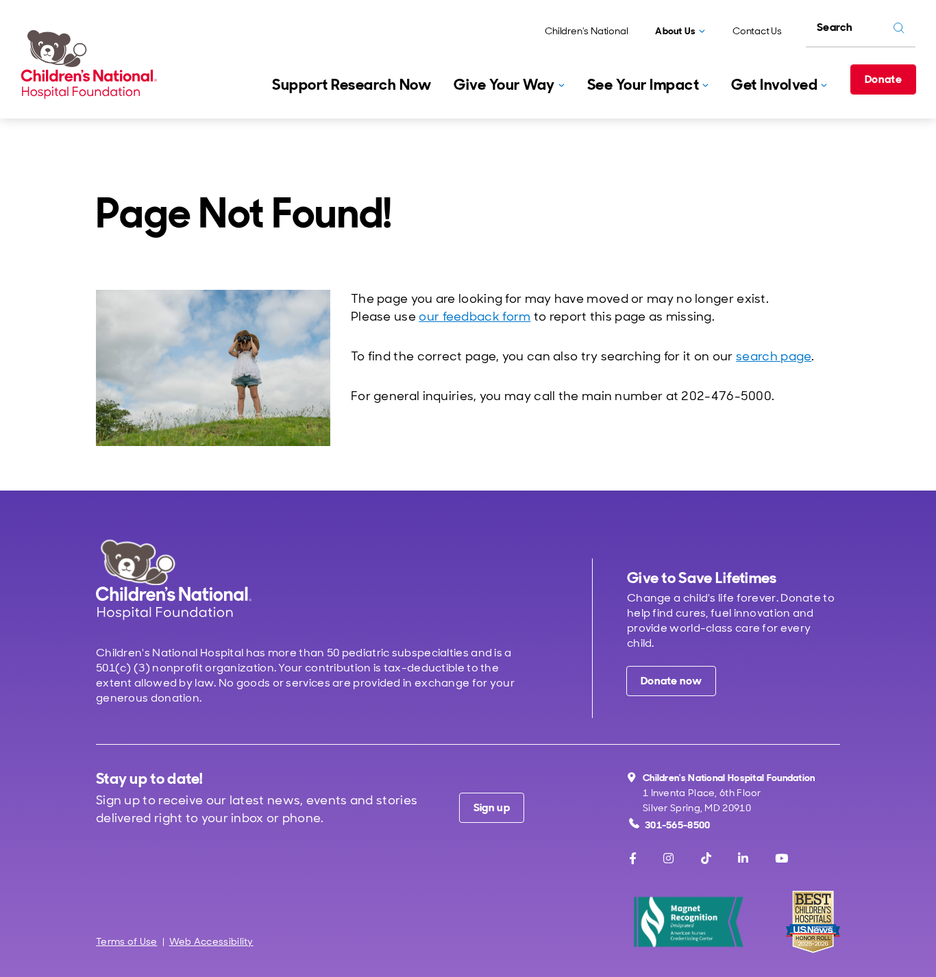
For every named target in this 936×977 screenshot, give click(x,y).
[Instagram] (668, 858)
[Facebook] (632, 858)
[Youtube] (781, 858)
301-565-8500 (678, 825)
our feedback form (474, 316)
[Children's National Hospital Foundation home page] (92, 64)
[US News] (813, 922)
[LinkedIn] (743, 858)
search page (773, 356)
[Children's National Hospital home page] (173, 579)
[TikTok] (706, 858)
